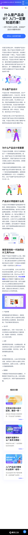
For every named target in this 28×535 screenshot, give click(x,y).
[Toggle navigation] (26, 8)
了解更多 (20, 419)
